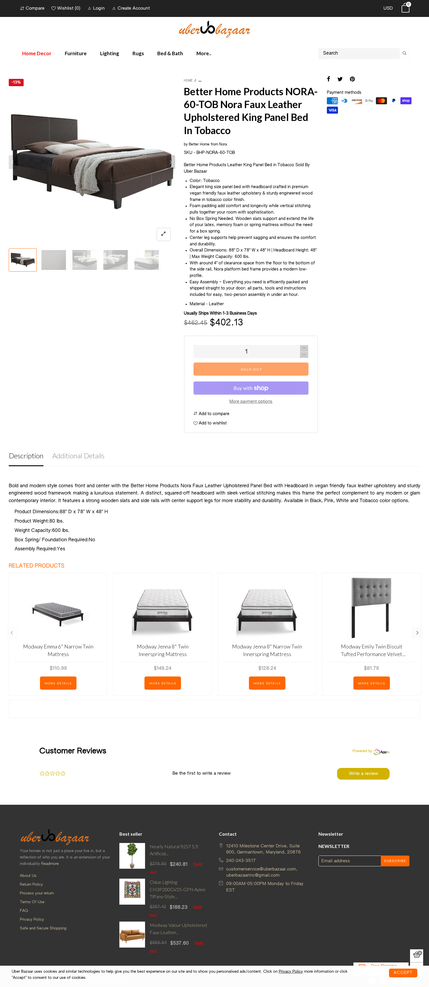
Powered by (362, 751)
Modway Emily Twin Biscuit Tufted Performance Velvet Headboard (371, 650)
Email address (335, 861)
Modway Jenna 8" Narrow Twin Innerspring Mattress (267, 650)
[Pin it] (352, 80)
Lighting (109, 53)
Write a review (363, 773)
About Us (28, 876)
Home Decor (36, 53)
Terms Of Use (32, 902)
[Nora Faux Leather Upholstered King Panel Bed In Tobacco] (116, 260)
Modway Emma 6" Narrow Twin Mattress (58, 650)
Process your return (37, 893)
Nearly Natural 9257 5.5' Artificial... (174, 850)
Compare (35, 8)
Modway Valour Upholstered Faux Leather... (178, 928)
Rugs (138, 53)
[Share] (328, 80)
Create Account (134, 8)
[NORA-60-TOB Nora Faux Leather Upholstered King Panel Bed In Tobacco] (85, 260)
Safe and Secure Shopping (43, 928)
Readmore (50, 864)
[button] (13, 162)
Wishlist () (68, 8)
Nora (223, 144)
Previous (12, 633)
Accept (403, 973)
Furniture (76, 53)
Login (99, 8)
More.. (203, 53)
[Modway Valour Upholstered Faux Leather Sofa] (132, 938)
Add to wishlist (212, 423)
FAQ (24, 911)
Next (417, 633)
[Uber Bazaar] (214, 29)
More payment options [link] (250, 402)
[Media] (164, 234)
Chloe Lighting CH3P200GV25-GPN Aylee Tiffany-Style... (177, 889)
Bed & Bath (170, 53)
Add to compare (213, 414)
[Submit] (404, 53)
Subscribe (395, 861)
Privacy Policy (32, 920)
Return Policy (31, 885)
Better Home (199, 144)
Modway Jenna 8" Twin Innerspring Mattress (163, 650)
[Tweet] (340, 80)
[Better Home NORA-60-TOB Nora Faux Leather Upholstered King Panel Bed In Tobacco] (54, 260)
